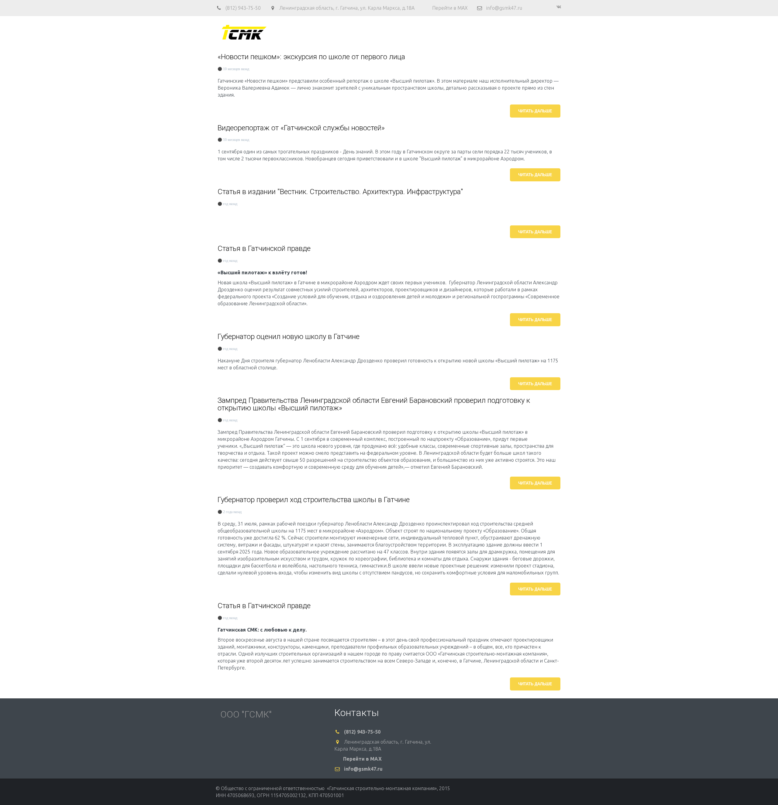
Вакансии (472, 32)
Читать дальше (535, 111)
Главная (316, 32)
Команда (384, 32)
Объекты (412, 32)
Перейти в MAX (450, 8)
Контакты (442, 32)
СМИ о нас (531, 32)
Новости (502, 32)
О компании (348, 32)
